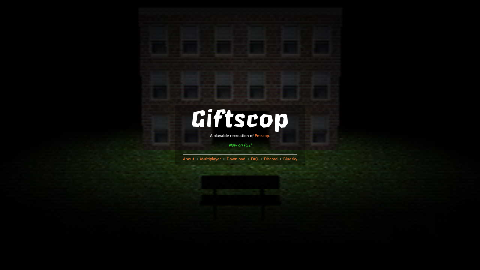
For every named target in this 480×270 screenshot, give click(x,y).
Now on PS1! (240, 145)
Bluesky (290, 158)
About (188, 158)
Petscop (262, 135)
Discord (271, 158)
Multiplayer (210, 158)
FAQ (254, 158)
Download (236, 158)
